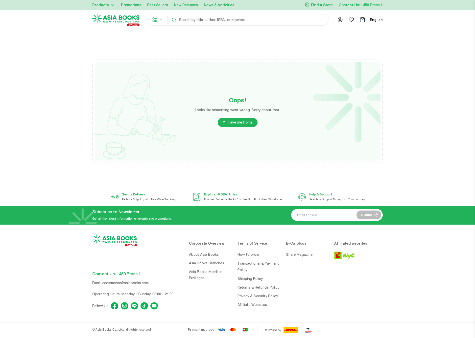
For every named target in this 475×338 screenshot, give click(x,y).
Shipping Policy (250, 279)
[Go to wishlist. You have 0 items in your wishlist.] (351, 19)
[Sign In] (340, 19)
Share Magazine (299, 254)
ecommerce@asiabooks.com (125, 283)
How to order (249, 254)
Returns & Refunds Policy (258, 287)
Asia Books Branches (206, 263)
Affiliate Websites (252, 305)
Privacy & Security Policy (258, 296)
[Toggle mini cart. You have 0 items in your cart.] (362, 19)
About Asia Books (204, 254)
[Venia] (116, 20)
